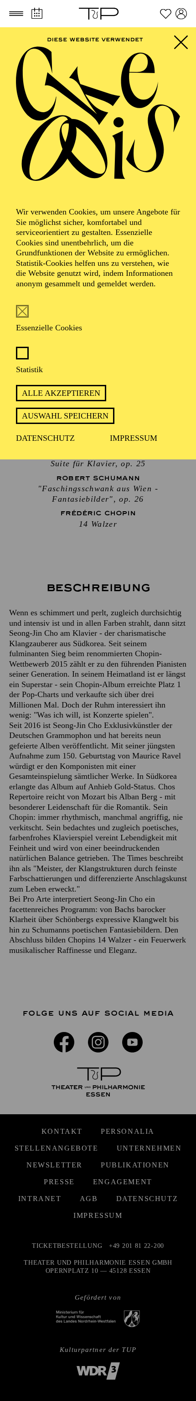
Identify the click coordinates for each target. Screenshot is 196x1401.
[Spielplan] (36, 13)
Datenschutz (45, 438)
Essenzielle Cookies (49, 327)
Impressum (133, 438)
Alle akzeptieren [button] (61, 393)
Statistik (29, 369)
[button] (16, 13)
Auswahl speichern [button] (65, 415)
